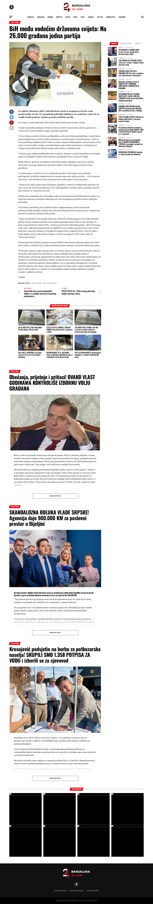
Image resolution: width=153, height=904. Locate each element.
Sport (75, 17)
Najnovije (31, 17)
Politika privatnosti (76, 890)
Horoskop (122, 17)
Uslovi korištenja (60, 890)
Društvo (59, 17)
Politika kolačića (93, 890)
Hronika (50, 17)
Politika (100, 17)
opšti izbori (37, 283)
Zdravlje (91, 17)
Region (67, 17)
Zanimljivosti (110, 17)
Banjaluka (40, 17)
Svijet (83, 17)
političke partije (50, 283)
